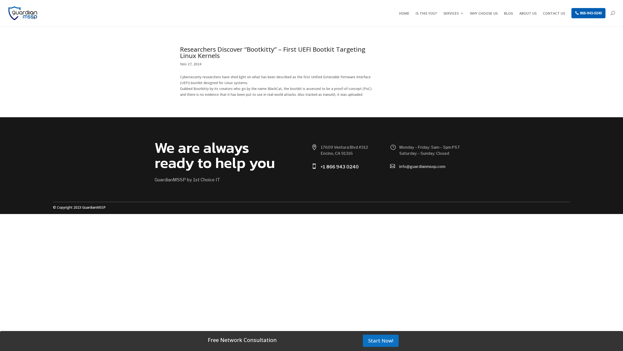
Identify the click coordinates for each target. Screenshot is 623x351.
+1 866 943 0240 (340, 166)
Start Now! (380, 340)
